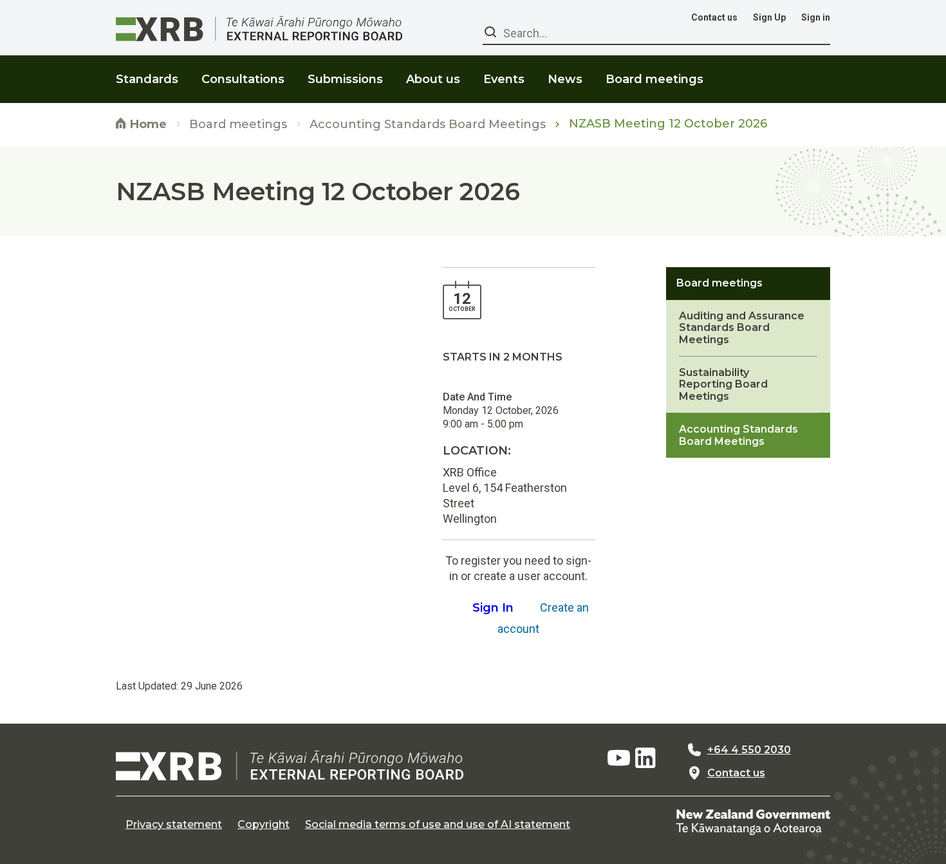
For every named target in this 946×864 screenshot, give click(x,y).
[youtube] (618, 758)
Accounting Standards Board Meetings (428, 124)
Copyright (263, 825)
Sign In (493, 608)
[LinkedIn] (645, 758)
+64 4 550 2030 (749, 750)
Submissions (345, 79)
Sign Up (769, 17)
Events (503, 79)
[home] (289, 765)
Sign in (815, 17)
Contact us (714, 17)
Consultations (242, 79)
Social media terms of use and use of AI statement (437, 825)
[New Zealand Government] (753, 822)
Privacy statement (173, 825)
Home (147, 124)
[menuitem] (147, 71)
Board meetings (238, 124)
